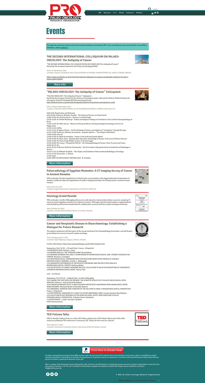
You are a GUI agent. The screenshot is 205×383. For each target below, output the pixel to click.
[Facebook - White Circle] (48, 374)
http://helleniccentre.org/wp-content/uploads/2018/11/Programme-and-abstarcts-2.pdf (81, 102)
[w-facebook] (153, 14)
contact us (64, 48)
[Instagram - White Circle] (56, 374)
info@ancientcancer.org (53, 368)
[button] (60, 84)
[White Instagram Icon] (158, 13)
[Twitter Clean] (155, 13)
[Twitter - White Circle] (52, 374)
